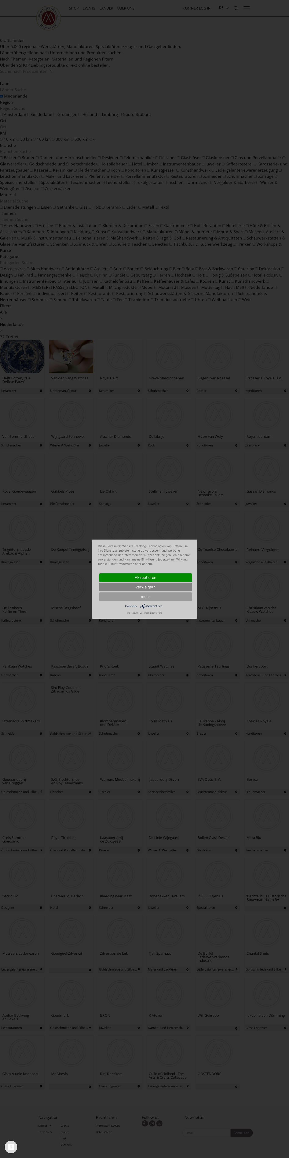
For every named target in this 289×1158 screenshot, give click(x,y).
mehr (145, 596)
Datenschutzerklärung (151, 612)
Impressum (132, 612)
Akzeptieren (145, 577)
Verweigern (145, 587)
